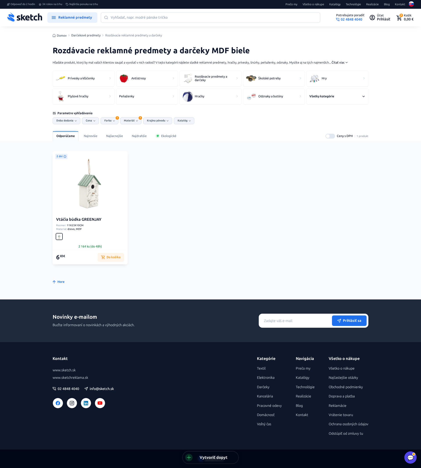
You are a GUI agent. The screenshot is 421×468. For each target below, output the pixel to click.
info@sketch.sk (102, 389)
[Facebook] (58, 403)
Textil (261, 368)
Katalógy (335, 4)
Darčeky (263, 387)
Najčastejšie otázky (343, 377)
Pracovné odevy (269, 406)
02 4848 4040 (68, 389)
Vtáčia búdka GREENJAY (79, 219)
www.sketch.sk (64, 370)
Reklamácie (337, 406)
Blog (387, 4)
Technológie (353, 4)
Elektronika (266, 377)
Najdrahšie (139, 136)
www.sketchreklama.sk (70, 377)
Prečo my (291, 4)
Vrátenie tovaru (341, 415)
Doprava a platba (342, 396)
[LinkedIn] (86, 403)
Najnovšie (90, 136)
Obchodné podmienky (346, 387)
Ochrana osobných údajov (348, 424)
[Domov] (24, 17)
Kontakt (400, 4)
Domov (62, 35)
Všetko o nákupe (313, 4)
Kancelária (265, 396)
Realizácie (372, 4)
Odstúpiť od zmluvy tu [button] (346, 433)
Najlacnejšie (114, 136)
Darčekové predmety (86, 35)
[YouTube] (100, 403)
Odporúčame (65, 136)
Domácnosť (266, 415)
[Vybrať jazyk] (411, 4)
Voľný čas (264, 424)
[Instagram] (72, 403)
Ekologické (168, 136)
